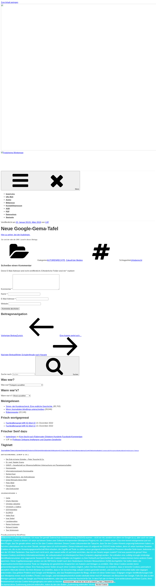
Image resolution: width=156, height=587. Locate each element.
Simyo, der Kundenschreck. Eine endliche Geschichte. (29, 406)
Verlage (38, 450)
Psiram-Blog (10, 486)
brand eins (10, 194)
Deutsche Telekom (133, 450)
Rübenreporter (12, 412)
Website (4, 304)
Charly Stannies (12, 501)
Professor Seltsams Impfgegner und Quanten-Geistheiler (37, 440)
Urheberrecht (136, 260)
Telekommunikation (95, 450)
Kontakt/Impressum (14, 206)
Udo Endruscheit (12, 489)
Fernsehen (114, 450)
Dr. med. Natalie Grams (15, 462)
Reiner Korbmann (13, 524)
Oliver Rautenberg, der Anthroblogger (20, 477)
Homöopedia (11, 468)
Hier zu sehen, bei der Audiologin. (15, 235)
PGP (7, 211)
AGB (8, 209)
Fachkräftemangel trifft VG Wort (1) (21, 426)
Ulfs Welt (9, 197)
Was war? (5, 385)
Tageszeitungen (15, 450)
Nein (100, 582)
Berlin (123, 450)
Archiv (8, 200)
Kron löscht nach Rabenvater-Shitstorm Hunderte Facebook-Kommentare (50, 437)
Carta (8, 498)
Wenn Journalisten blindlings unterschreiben (25, 409)
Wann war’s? (6, 396)
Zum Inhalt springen (9, 2)
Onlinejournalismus (79, 450)
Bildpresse (10, 203)
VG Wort (71, 450)
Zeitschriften (65, 450)
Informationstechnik (47, 450)
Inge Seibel (10, 518)
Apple (126, 450)
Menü (77, 189)
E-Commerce (104, 450)
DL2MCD (9, 513)
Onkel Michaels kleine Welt (16, 480)
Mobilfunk (119, 450)
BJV (109, 450)
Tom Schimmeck (12, 530)
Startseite (10, 217)
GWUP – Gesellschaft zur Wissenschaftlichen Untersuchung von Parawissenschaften (38, 465)
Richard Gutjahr (12, 527)
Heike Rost (10, 515)
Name (4, 294)
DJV (60, 450)
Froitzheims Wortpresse (36, 159)
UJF (47, 222)
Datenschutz (11, 214)
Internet (24, 450)
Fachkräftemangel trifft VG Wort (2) (21, 423)
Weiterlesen (108, 582)
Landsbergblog (11, 521)
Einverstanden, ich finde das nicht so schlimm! (80, 582)
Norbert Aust (10, 474)
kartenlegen (11, 437)
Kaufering (56, 450)
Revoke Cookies (101, 585)
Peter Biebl (10, 483)
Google (87, 450)
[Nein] (115, 582)
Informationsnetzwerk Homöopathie (19, 471)
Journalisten (5, 450)
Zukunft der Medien (74, 260)
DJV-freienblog (11, 510)
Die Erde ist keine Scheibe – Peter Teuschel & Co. (25, 459)
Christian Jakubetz (13, 504)
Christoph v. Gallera (13, 507)
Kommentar (6, 289)
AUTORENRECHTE (56, 260)
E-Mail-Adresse (8, 299)
